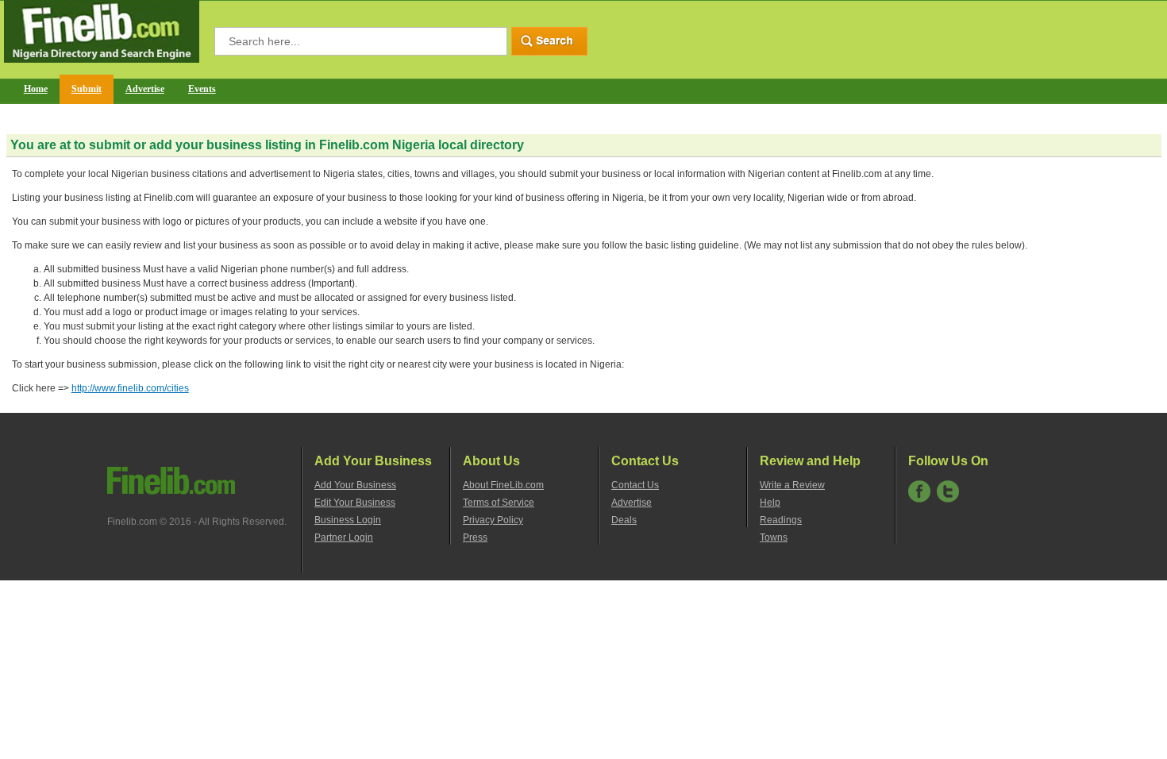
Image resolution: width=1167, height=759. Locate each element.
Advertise (144, 88)
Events (202, 88)
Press (475, 537)
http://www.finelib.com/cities (130, 388)
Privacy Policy (493, 520)
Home (36, 88)
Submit (86, 88)
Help (770, 502)
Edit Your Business (354, 502)
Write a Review (792, 485)
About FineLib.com (503, 485)
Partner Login (343, 537)
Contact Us (635, 485)
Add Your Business (355, 485)
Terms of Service (498, 502)
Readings (781, 520)
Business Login (347, 520)
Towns (774, 537)
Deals (624, 520)
